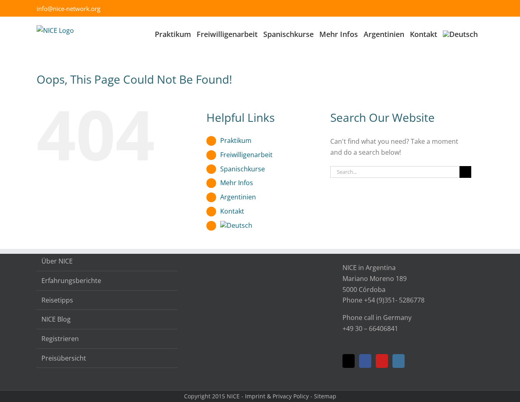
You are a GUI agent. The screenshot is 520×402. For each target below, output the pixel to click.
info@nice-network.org (68, 8)
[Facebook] (365, 361)
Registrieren (60, 338)
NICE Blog (56, 319)
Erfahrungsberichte (71, 280)
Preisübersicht (63, 358)
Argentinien (238, 196)
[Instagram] (398, 361)
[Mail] (348, 361)
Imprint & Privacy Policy (277, 396)
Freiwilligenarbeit (246, 154)
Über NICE (57, 261)
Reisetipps (57, 300)
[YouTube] (382, 361)
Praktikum (235, 140)
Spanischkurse (242, 168)
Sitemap (325, 396)
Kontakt (232, 211)
